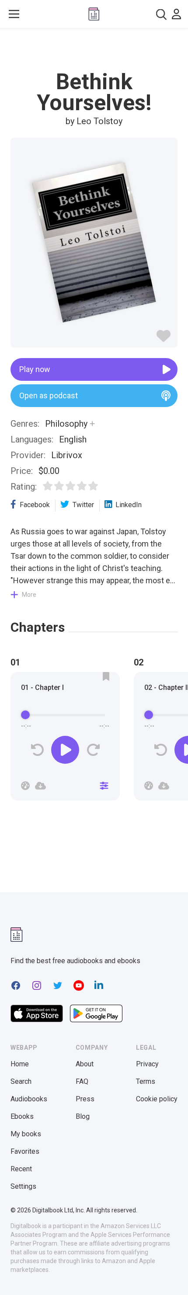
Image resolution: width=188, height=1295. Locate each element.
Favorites (24, 1151)
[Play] (65, 749)
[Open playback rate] (25, 785)
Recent (21, 1169)
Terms (145, 1081)
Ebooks (22, 1116)
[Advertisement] (94, 50)
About (85, 1064)
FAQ (82, 1081)
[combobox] (161, 14)
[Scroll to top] (172, 1276)
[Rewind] (37, 750)
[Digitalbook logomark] (16, 934)
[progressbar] (65, 714)
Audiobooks (28, 1099)
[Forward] (93, 750)
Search (20, 1081)
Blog (83, 1116)
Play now (34, 369)
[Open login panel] (176, 14)
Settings (23, 1186)
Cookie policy (157, 1099)
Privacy (147, 1064)
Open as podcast (48, 395)
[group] (65, 738)
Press (85, 1099)
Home (19, 1064)
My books (25, 1134)
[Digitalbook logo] (94, 14)
